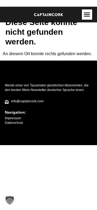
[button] (87, 14)
